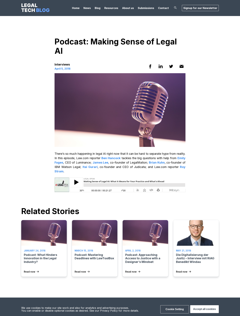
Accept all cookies (204, 309)
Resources (111, 8)
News (87, 8)
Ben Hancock (110, 158)
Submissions (146, 8)
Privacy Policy (109, 310)
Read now (29, 271)
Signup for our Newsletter (200, 8)
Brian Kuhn (157, 162)
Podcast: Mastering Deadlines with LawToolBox (94, 256)
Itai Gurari (90, 167)
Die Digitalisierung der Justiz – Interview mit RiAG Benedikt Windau (195, 258)
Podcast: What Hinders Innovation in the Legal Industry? (40, 258)
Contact (163, 8)
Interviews (62, 64)
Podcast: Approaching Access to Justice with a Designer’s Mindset (142, 258)
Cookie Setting (175, 309)
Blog (97, 8)
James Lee (100, 162)
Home (76, 8)
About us (128, 8)
